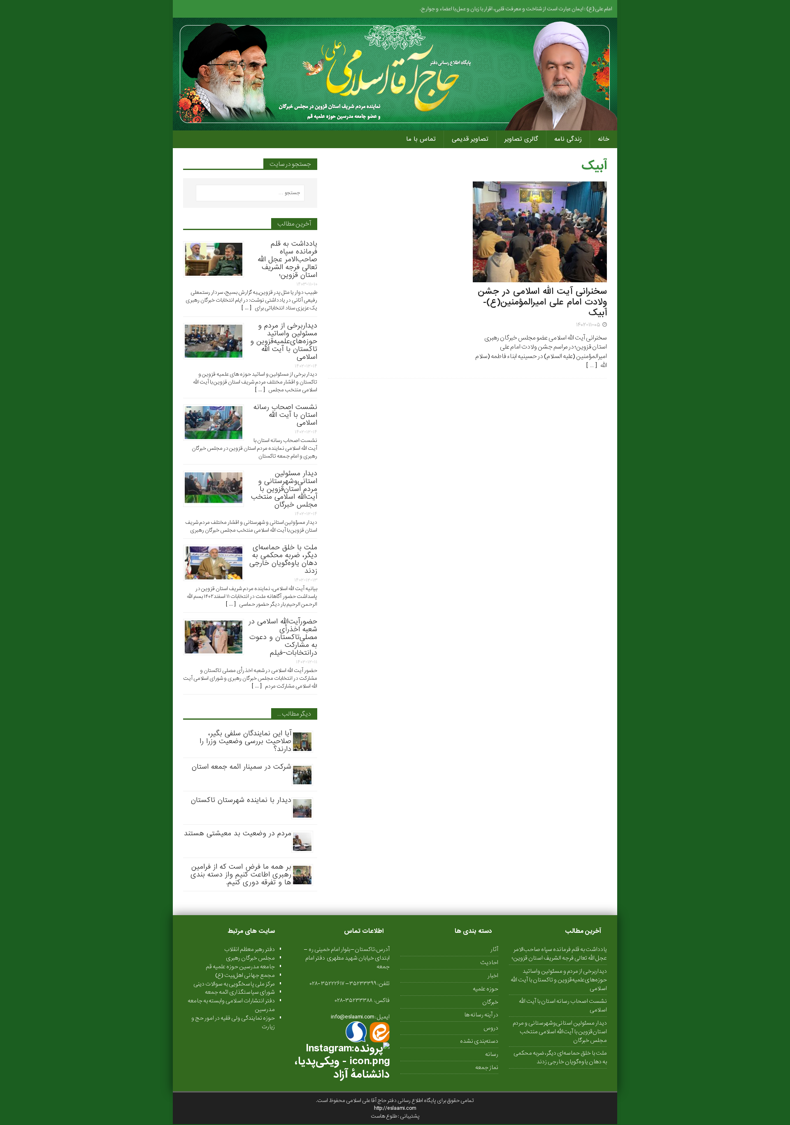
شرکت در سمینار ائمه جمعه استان (241, 766)
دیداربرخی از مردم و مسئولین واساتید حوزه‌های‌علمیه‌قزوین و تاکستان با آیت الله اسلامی (283, 341)
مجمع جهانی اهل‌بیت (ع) (245, 975)
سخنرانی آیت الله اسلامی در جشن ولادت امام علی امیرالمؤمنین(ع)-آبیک (542, 302)
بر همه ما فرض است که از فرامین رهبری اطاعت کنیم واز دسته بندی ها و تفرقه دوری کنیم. (241, 874)
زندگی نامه (568, 139)
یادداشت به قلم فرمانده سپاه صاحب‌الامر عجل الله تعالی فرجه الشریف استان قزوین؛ (287, 259)
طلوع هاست (384, 1116)
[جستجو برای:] (250, 193)
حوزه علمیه (485, 988)
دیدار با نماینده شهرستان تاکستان (241, 800)
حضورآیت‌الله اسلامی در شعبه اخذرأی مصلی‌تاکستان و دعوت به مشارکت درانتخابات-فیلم (283, 637)
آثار (494, 949)
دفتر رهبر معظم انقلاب (249, 949)
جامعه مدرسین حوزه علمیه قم (240, 966)
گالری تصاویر (521, 139)
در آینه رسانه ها (481, 1014)
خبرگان (490, 1001)
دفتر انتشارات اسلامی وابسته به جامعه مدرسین (231, 1005)
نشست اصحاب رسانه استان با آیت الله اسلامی (285, 415)
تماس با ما (421, 139)
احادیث (489, 962)
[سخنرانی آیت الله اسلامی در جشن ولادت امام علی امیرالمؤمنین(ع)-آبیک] (540, 278)
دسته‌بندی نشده (479, 1041)
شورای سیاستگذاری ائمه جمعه (240, 992)
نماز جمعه (486, 1067)
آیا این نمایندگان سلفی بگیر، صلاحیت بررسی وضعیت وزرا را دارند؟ (245, 741)
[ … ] (592, 365)
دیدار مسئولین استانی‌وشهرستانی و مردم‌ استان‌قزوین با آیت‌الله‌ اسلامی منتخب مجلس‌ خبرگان (284, 489)
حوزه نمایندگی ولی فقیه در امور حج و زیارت (233, 1022)
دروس (490, 1027)
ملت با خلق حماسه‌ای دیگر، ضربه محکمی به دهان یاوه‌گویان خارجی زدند (283, 559)
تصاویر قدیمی (470, 139)
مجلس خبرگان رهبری (250, 957)
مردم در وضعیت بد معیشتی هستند (237, 833)
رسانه (491, 1054)
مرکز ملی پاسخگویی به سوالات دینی (234, 983)
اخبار (493, 975)
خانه (603, 139)
